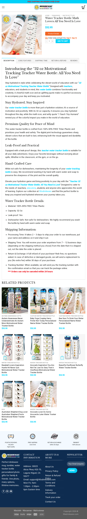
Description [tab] (9, 61)
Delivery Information (50, 491)
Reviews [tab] (73, 61)
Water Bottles (69, 15)
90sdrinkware (45, 191)
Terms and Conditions (50, 484)
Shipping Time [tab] (41, 61)
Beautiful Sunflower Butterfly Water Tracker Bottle (71, 366)
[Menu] (3, 7)
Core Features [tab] (24, 61)
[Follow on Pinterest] (11, 491)
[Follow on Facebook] (3, 491)
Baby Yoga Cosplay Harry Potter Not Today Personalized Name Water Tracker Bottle (43, 320)
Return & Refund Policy (52, 477)
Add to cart (63, 41)
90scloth (17, 511)
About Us (49, 466)
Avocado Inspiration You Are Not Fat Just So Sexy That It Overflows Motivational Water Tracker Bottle (42, 369)
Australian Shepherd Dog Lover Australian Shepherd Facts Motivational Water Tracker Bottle (15, 415)
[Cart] (83, 7)
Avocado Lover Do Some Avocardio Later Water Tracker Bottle (43, 414)
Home (47, 15)
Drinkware (56, 15)
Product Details (53, 34)
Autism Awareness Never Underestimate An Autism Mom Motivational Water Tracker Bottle (12, 322)
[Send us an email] (7, 491)
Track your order (52, 497)
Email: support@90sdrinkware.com (39, 479)
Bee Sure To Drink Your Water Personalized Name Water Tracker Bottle (71, 320)
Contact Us (50, 501)
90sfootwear (38, 511)
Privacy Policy (51, 471)
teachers (68, 86)
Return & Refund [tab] (58, 61)
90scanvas (27, 511)
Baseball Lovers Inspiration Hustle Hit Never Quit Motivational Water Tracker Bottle (13, 369)
